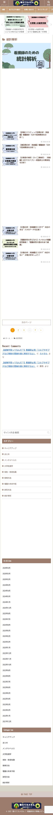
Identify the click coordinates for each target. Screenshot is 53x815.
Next (51, 24)
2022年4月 (6, 699)
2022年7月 (6, 682)
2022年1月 (6, 716)
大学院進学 (8, 466)
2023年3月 (6, 636)
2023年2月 (6, 642)
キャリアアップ (10, 448)
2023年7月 (6, 619)
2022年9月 (6, 670)
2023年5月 (6, 631)
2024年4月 (6, 591)
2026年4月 (6, 568)
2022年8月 (6, 676)
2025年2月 (6, 579)
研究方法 (7, 490)
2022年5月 (6, 693)
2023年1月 (6, 647)
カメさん (44, 354)
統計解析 (7, 496)
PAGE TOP (27, 794)
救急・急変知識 (10, 472)
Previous (2, 24)
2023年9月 (6, 613)
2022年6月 (6, 687)
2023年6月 (6, 625)
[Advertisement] (26, 100)
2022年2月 (6, 710)
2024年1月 (6, 602)
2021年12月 (7, 721)
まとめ (6, 454)
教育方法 (7, 478)
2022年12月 (7, 653)
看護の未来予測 (10, 484)
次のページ (26, 322)
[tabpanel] (15, 24)
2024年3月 (6, 596)
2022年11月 (7, 659)
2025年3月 (6, 574)
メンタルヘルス (10, 460)
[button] (48, 432)
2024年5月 (6, 585)
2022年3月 (6, 704)
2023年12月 (7, 608)
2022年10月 (7, 665)
